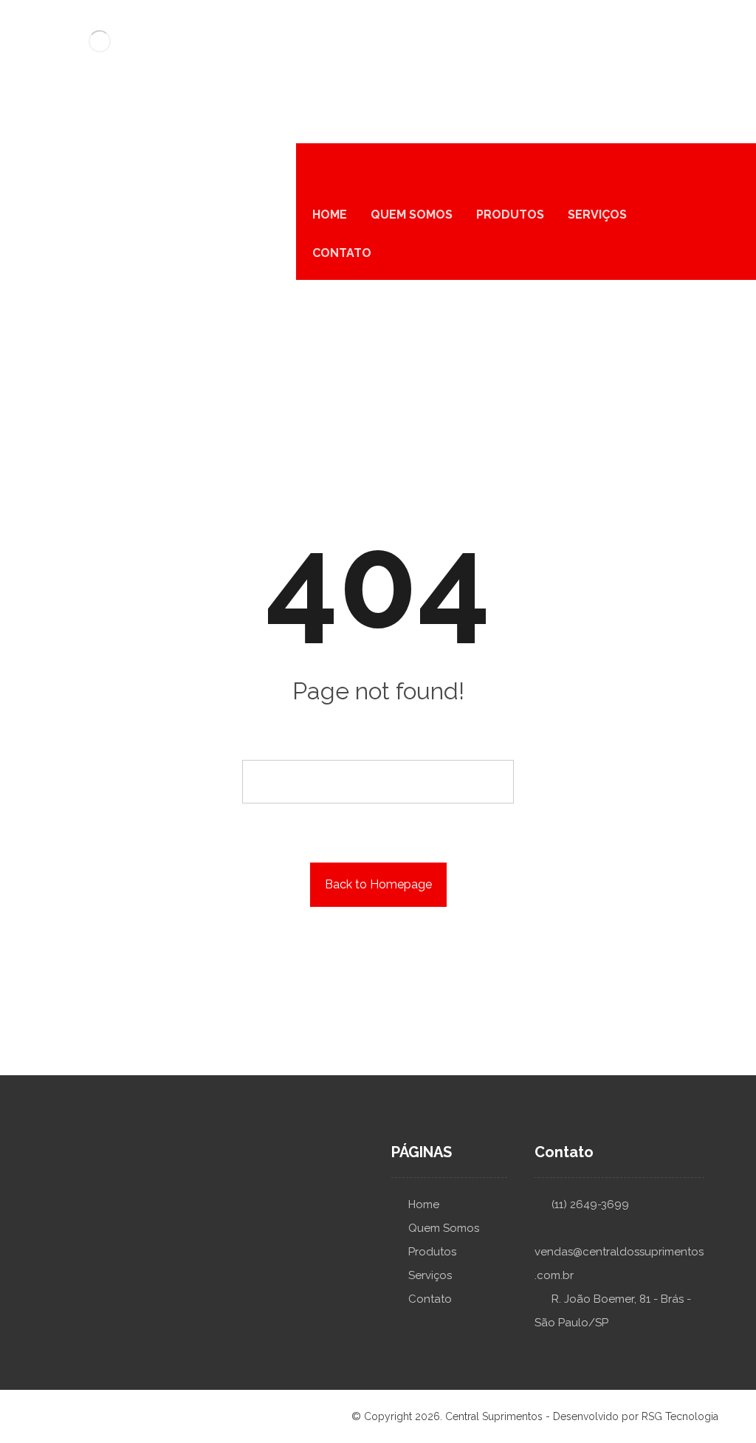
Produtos (432, 1251)
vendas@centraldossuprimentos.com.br (619, 1263)
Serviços (430, 1275)
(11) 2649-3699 (590, 1204)
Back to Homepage (378, 884)
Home (423, 1204)
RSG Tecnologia (680, 1416)
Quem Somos (443, 1228)
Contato (430, 1299)
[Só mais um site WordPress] (99, 41)
